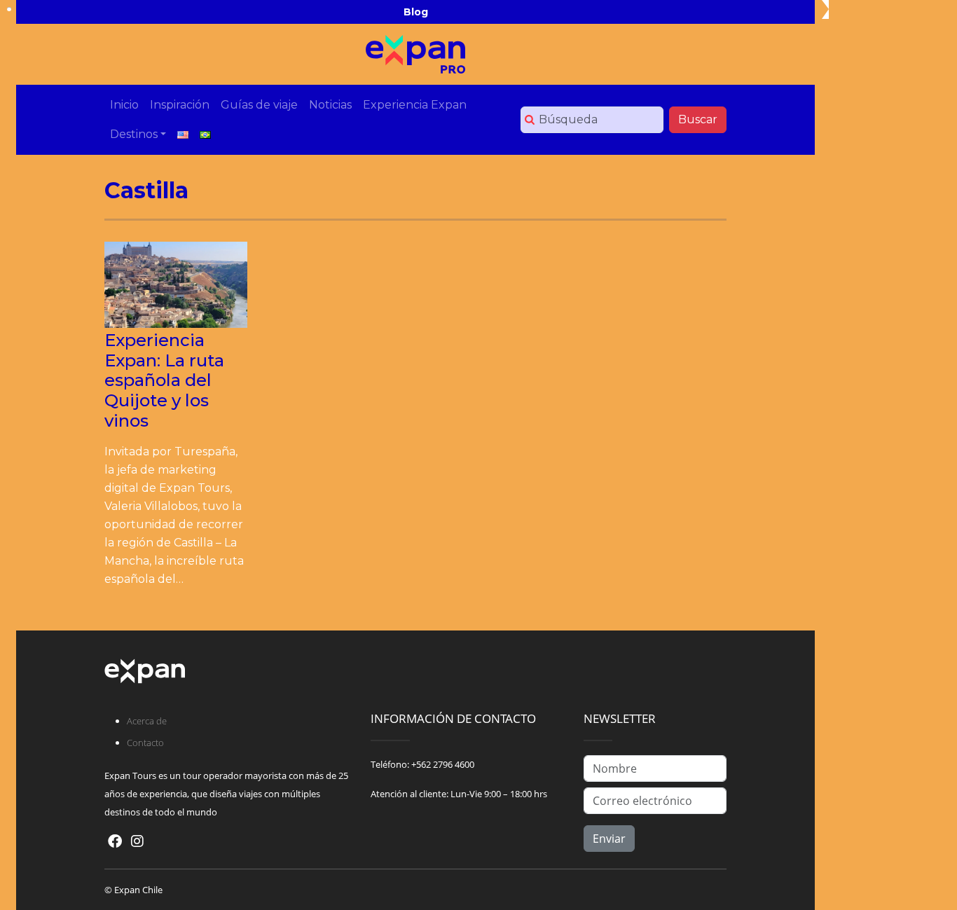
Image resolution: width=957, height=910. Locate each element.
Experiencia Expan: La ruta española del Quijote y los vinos (164, 380)
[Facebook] (115, 841)
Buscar (697, 119)
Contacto (145, 742)
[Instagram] (137, 841)
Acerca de (147, 721)
